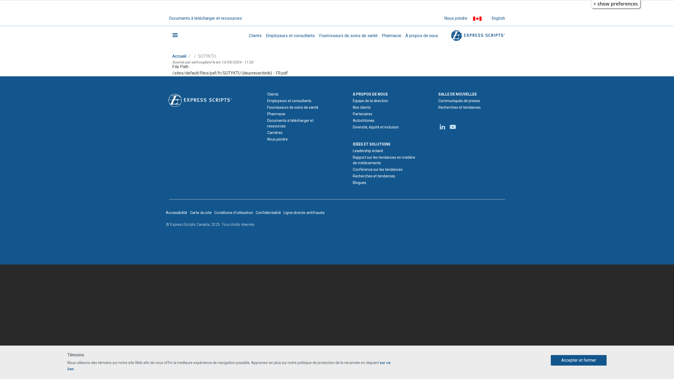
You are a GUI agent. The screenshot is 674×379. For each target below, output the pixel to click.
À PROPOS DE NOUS (370, 94)
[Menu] (175, 35)
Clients (255, 35)
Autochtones (363, 120)
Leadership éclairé (368, 151)
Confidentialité (268, 213)
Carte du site (201, 213)
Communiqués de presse (459, 101)
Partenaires (362, 114)
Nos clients (362, 107)
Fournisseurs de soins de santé (348, 35)
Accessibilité (176, 213)
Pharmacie (391, 35)
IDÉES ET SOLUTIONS (371, 144)
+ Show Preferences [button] (615, 4)
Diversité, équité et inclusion (376, 127)
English (498, 18)
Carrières (275, 133)
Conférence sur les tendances (378, 169)
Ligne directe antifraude (304, 213)
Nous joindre (455, 18)
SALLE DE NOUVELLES (457, 94)
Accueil (179, 56)
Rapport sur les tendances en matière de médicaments (384, 160)
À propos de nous (421, 35)
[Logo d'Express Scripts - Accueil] (477, 35)
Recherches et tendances (374, 176)
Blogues (359, 183)
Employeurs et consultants (290, 35)
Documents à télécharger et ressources (205, 18)
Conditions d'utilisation (233, 213)
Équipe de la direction (370, 101)
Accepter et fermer (578, 360)
